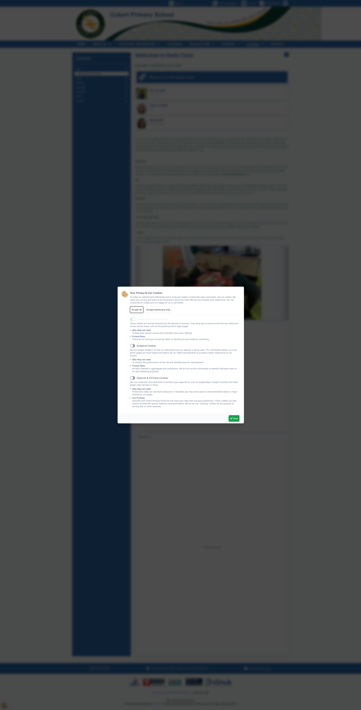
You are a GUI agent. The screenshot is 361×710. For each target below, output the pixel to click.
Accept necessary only (158, 309)
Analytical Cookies (146, 345)
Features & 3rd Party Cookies (152, 377)
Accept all (137, 309)
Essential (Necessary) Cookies (152, 319)
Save (235, 418)
